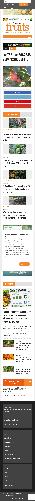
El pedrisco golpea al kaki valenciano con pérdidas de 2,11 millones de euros (17, 163)
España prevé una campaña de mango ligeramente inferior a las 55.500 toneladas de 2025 (23, 346)
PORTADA (5, 155)
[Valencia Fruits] (17, 27)
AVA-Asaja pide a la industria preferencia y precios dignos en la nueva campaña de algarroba (16, 214)
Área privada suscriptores (11, 420)
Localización (7, 412)
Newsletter (14, 5)
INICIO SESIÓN (7, 8)
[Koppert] (17, 45)
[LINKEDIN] (12, 498)
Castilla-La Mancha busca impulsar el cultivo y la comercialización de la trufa (17, 137)
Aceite (6, 468)
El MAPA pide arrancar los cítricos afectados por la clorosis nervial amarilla (23, 371)
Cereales (6, 477)
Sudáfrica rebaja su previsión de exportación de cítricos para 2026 (23, 359)
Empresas (7, 446)
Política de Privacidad (16, 493)
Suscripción (23, 5)
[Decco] (17, 19)
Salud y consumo (8, 485)
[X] (22, 498)
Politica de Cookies (9, 495)
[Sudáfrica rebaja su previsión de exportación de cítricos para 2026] (8, 359)
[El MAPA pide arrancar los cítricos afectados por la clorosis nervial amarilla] (8, 371)
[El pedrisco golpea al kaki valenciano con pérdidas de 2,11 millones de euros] (17, 152)
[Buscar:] (17, 1)
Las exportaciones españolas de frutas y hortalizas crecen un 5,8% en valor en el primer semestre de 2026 (17, 316)
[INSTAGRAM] (15, 498)
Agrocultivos (7, 129)
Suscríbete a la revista (10, 424)
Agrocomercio (7, 207)
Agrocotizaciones (9, 442)
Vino (5, 472)
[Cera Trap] (17, 14)
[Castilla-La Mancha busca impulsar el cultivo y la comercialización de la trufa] (17, 127)
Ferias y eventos (8, 454)
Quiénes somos (8, 407)
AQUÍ (16, 248)
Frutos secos (7, 481)
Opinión (6, 450)
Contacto (6, 5)
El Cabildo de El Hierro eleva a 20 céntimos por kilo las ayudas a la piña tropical (16, 188)
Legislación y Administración (12, 459)
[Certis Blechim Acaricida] (17, 275)
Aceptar (24, 264)
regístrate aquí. (22, 395)
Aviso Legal (5, 493)
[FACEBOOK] (19, 498)
